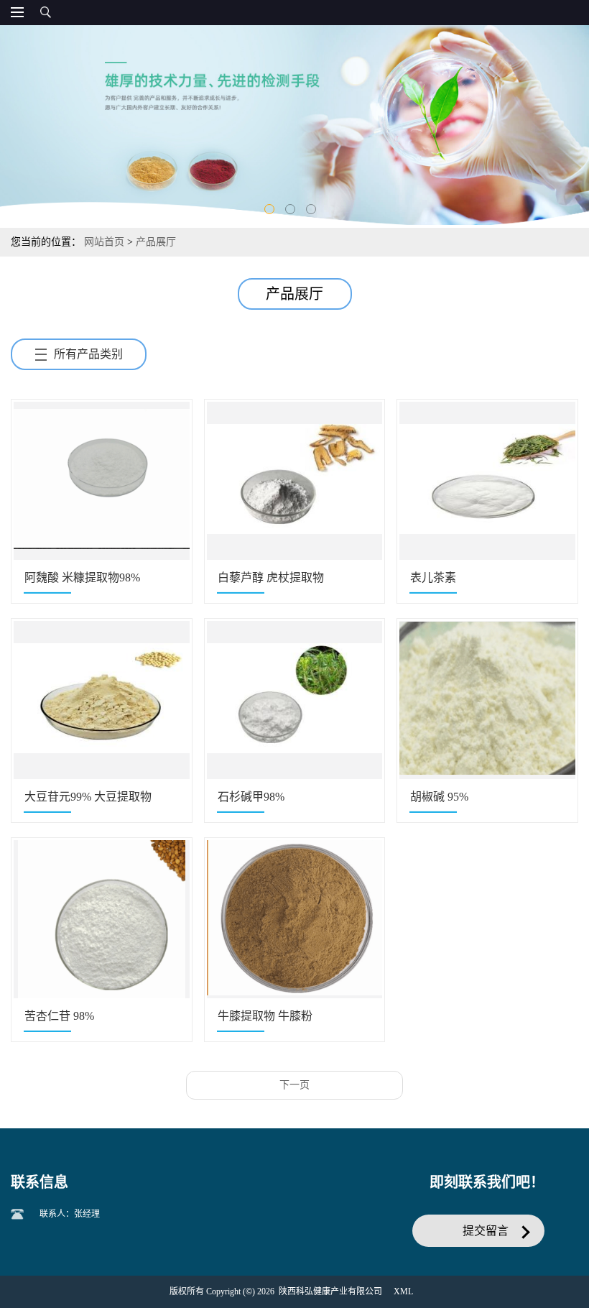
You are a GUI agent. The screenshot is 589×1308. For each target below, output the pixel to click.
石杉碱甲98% (251, 797)
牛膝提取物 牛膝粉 (265, 1016)
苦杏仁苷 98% (59, 1016)
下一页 (294, 1084)
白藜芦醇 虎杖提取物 (271, 577)
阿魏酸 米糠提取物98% (82, 577)
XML (403, 1291)
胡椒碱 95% (439, 797)
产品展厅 (156, 241)
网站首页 (104, 241)
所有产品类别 (88, 354)
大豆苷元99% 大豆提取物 (88, 797)
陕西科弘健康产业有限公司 (330, 1291)
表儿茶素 (433, 577)
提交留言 (486, 1231)
